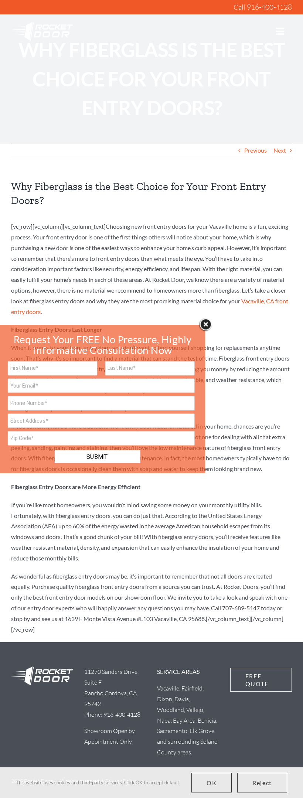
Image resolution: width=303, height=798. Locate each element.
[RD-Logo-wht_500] (42, 24)
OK (212, 782)
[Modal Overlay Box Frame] (102, 399)
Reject (262, 782)
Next (279, 150)
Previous (255, 150)
